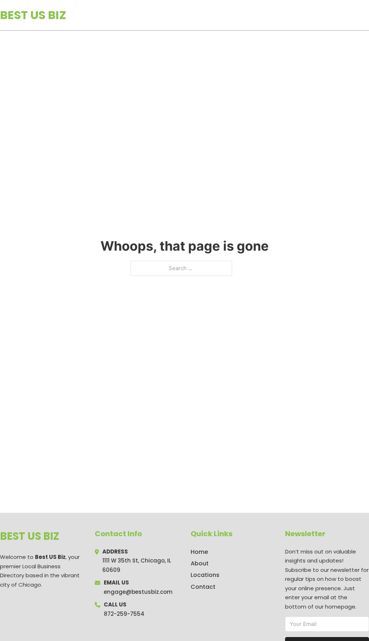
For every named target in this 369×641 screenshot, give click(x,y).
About (200, 563)
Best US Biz (33, 15)
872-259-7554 (124, 614)
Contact (203, 587)
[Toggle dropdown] (366, 15)
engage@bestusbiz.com (138, 592)
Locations (318, 15)
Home (285, 15)
